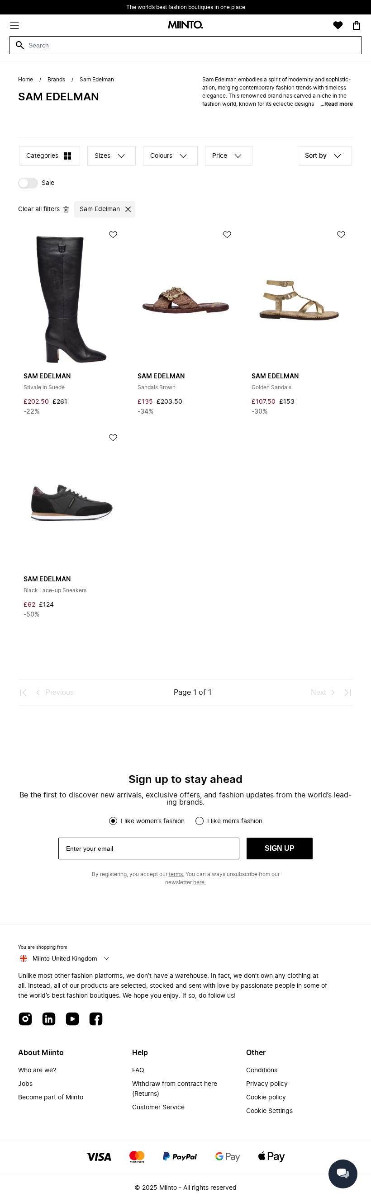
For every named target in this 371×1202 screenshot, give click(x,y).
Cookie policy (266, 1097)
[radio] (113, 821)
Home (25, 79)
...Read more (336, 104)
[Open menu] (14, 25)
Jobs (25, 1084)
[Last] (347, 692)
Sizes (102, 156)
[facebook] (96, 1020)
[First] (23, 692)
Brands (56, 79)
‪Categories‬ (42, 156)
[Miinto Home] (185, 25)
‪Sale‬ (48, 183)
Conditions (261, 1070)
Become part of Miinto (50, 1097)
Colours (161, 156)
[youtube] (72, 1020)
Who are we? (37, 1070)
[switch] (36, 183)
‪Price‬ (219, 156)
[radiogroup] (185, 821)
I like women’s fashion (153, 821)
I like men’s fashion (234, 821)
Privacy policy (267, 1084)
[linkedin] (49, 1020)
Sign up (280, 848)
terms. (176, 874)
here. (199, 882)
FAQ (138, 1070)
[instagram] (25, 1020)
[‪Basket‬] (356, 25)
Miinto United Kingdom (65, 958)
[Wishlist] (338, 25)
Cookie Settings (269, 1111)
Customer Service (158, 1107)
